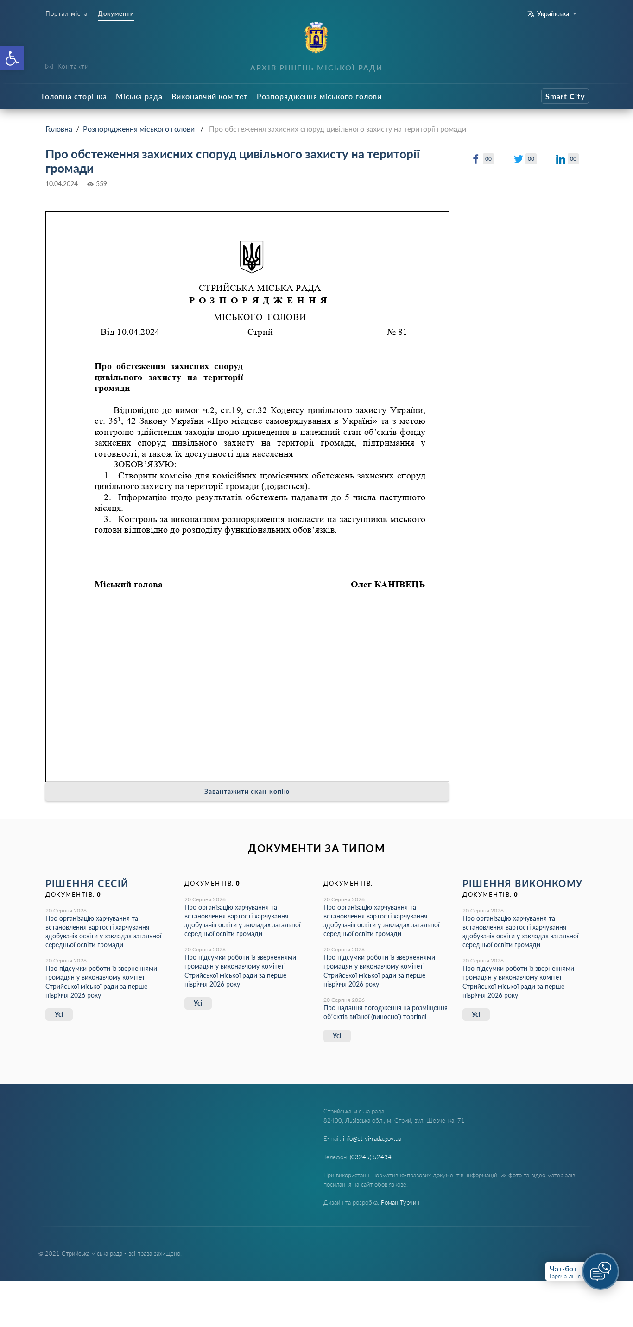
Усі (59, 1014)
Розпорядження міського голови (319, 96)
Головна (58, 128)
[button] (12, 58)
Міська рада (139, 96)
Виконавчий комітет (209, 96)
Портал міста (66, 13)
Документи (116, 13)
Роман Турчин (400, 1202)
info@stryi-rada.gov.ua (372, 1138)
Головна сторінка (74, 96)
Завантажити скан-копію (247, 791)
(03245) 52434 (371, 1157)
